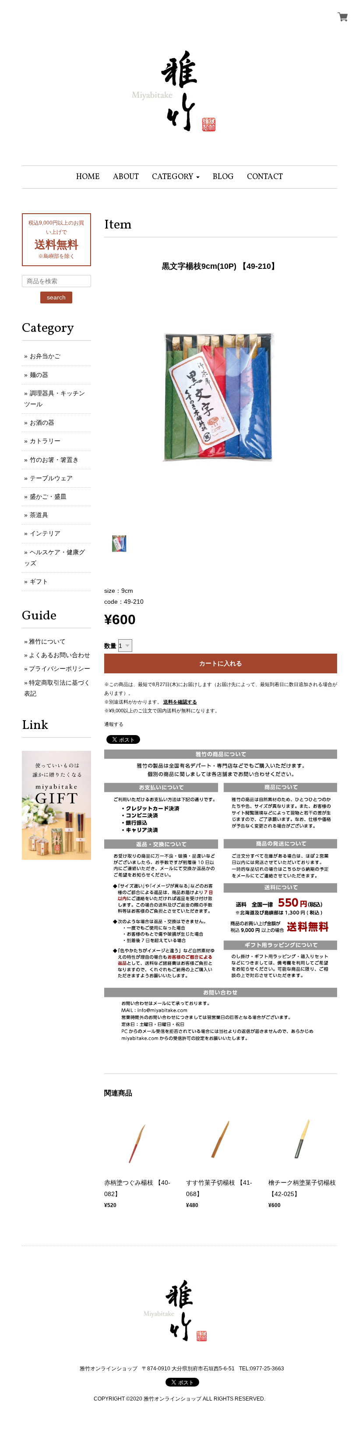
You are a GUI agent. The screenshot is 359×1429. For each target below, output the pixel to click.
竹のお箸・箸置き (54, 459)
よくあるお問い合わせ (59, 654)
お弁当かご (45, 355)
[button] (175, 177)
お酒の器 (42, 422)
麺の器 (39, 374)
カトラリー (45, 440)
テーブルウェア (51, 478)
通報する (113, 724)
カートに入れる (220, 663)
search (56, 297)
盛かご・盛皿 (48, 496)
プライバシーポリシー (59, 668)
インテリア (45, 533)
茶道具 (39, 514)
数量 (110, 645)
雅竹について (47, 641)
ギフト (39, 581)
